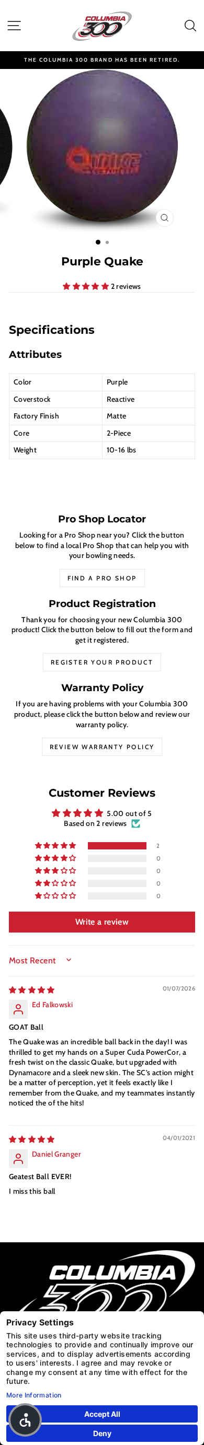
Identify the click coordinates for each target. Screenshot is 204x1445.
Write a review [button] (102, 922)
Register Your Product (102, 662)
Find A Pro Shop (102, 578)
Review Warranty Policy (102, 747)
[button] (86, 286)
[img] (32, 990)
